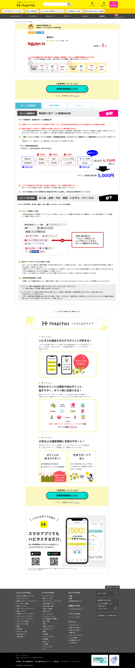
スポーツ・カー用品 (22, 624)
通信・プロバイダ (48, 626)
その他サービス (47, 629)
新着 (18, 626)
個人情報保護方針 (28, 661)
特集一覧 (71, 632)
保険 (44, 624)
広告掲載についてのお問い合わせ (107, 615)
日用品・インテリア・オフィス (26, 613)
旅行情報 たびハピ (74, 640)
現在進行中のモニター (75, 601)
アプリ (45, 649)
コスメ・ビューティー (23, 598)
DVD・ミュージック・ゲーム (25, 608)
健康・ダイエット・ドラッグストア (27, 601)
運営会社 (56, 661)
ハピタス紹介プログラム (76, 609)
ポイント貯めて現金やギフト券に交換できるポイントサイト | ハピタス (26, 4)
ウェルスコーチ (25, 657)
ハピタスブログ (102, 608)
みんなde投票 (73, 637)
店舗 (70, 596)
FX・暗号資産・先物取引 (50, 618)
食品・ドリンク (21, 611)
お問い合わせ (102, 606)
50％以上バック (21, 634)
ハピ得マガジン (73, 642)
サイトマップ (75, 661)
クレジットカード (48, 613)
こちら (76, 96)
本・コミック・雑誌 (22, 603)
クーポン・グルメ (48, 596)
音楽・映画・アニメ (49, 603)
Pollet (17, 657)
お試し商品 (20, 636)
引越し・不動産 (47, 608)
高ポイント (46, 641)
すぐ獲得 (45, 644)
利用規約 (18, 661)
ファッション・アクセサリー (25, 616)
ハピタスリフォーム (37, 657)
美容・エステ (47, 611)
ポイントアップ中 (22, 631)
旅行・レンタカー (48, 598)
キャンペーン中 (47, 646)
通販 (70, 598)
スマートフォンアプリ (75, 635)
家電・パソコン (21, 606)
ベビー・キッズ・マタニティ (25, 618)
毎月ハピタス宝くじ (75, 627)
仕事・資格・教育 (48, 606)
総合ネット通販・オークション (26, 596)
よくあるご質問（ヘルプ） (105, 603)
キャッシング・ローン (49, 616)
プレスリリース (65, 661)
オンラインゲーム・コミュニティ (52, 601)
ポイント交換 (102, 593)
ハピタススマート (74, 625)
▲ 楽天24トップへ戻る (112, 587)
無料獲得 (45, 639)
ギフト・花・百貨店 (22, 621)
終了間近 (19, 629)
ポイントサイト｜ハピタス (21, 22)
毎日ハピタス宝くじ (75, 630)
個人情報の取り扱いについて (43, 661)
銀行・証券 (46, 621)
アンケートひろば (74, 617)
